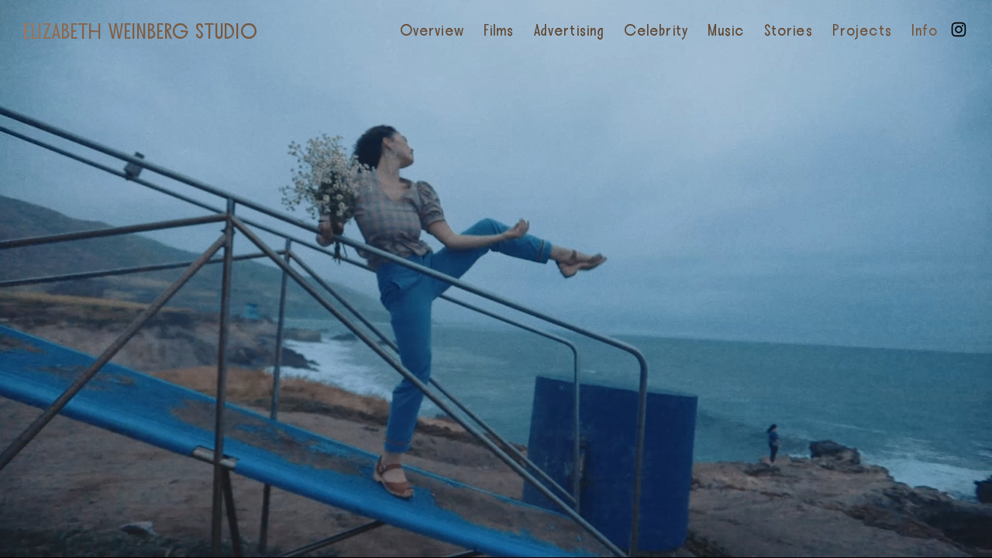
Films (499, 31)
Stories (788, 31)
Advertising (569, 31)
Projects (862, 31)
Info (924, 31)
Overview (432, 31)
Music (726, 31)
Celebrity (656, 31)
